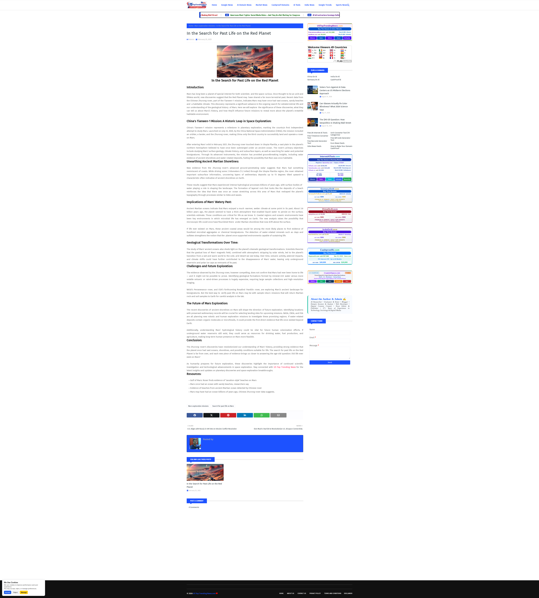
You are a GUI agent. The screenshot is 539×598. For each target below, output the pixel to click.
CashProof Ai (336, 80)
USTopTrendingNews (330, 26)
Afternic (312, 38)
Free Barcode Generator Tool (317, 142)
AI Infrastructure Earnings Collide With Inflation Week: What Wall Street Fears (320, 14)
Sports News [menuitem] (341, 5)
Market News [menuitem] (261, 5)
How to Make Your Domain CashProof (341, 147)
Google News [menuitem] (227, 5)
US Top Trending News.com (204, 593)
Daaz (347, 281)
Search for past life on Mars (223, 406)
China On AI (312, 77)
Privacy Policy (315, 593)
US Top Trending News (285, 367)
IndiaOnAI (330, 229)
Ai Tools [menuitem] (297, 5)
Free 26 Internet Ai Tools (317, 133)
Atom (338, 38)
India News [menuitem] (309, 5)
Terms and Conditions (332, 593)
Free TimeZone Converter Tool (317, 137)
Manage (24, 592)
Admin (191, 39)
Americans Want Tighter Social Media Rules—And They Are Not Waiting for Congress (240, 14)
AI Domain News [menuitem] (244, 5)
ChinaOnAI (330, 209)
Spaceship (347, 179)
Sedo (321, 38)
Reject (15, 592)
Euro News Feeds (337, 143)
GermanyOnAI (330, 189)
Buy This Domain (330, 191)
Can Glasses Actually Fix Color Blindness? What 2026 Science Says (334, 106)
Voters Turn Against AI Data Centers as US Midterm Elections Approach (335, 90)
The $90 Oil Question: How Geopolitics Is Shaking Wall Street (335, 121)
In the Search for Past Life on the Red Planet (204, 485)
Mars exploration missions (205, 26)
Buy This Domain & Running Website (329, 159)
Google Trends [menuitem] (325, 5)
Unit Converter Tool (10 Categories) (340, 134)
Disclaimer (348, 593)
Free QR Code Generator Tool (340, 139)
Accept (7, 592)
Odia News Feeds (314, 146)
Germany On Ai (313, 80)
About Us (290, 593)
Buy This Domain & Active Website (330, 29)
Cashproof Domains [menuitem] (280, 5)
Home (191, 26)
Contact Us (302, 593)
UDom (330, 38)
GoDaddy (347, 38)
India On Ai (335, 77)
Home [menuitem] (214, 5)
